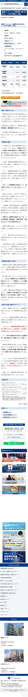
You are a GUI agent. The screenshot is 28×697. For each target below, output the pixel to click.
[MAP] (11, 645)
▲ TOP (14, 675)
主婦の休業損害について (10, 415)
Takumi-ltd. (16, 690)
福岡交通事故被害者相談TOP (8, 8)
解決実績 (18, 8)
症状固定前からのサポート (10, 417)
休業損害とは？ (7, 412)
